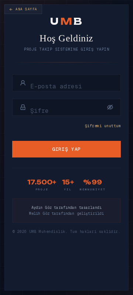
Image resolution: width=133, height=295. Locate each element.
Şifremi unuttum (103, 125)
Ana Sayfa (26, 9)
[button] (110, 107)
